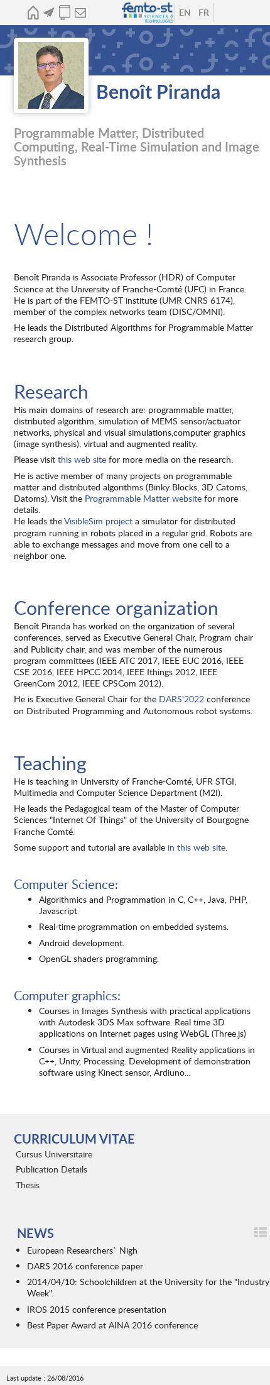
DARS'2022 (181, 699)
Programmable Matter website (143, 498)
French (203, 12)
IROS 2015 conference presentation (96, 1309)
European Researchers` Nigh (82, 1250)
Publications (64, 12)
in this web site (196, 847)
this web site (83, 459)
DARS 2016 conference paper (85, 1266)
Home (33, 12)
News (49, 12)
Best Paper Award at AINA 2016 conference (112, 1325)
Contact (80, 12)
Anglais (184, 12)
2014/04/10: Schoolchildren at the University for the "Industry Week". (148, 1287)
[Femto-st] (149, 12)
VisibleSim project (98, 521)
